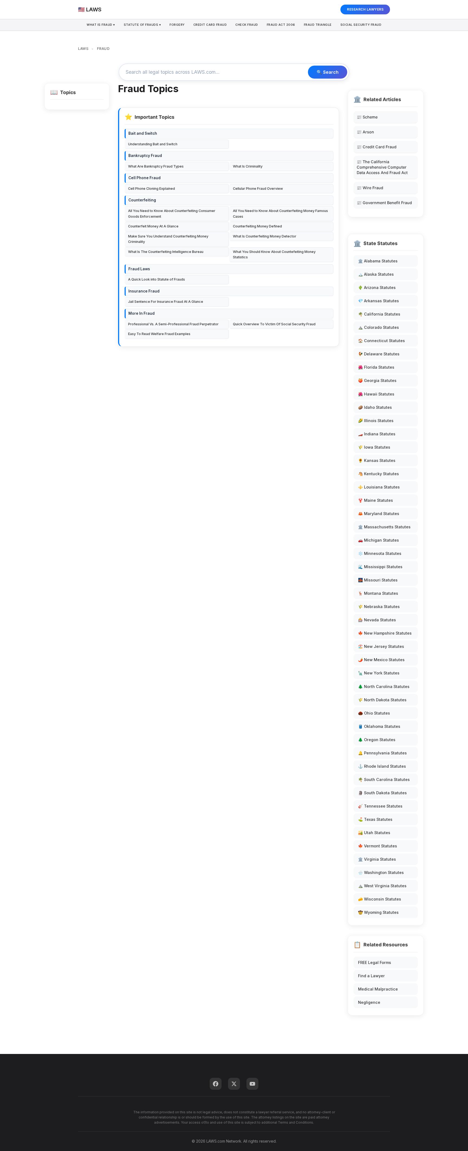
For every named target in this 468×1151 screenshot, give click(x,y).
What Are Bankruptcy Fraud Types (156, 166)
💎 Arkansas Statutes (378, 300)
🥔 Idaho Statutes (375, 407)
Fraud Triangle (318, 25)
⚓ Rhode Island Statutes (382, 766)
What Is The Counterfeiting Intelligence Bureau (165, 252)
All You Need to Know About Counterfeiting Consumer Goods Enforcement (171, 213)
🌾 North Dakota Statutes (382, 699)
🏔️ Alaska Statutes (376, 274)
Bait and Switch (142, 133)
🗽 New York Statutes (378, 673)
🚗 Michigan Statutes (378, 540)
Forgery (177, 25)
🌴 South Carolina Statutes (384, 779)
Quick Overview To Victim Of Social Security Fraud (274, 324)
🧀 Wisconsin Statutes (379, 899)
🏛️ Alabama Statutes (378, 261)
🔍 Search (328, 72)
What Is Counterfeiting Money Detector (264, 236)
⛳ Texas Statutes (375, 819)
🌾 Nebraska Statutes (379, 606)
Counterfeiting (142, 200)
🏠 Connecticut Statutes (381, 340)
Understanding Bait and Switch (152, 144)
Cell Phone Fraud (144, 178)
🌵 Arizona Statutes (377, 287)
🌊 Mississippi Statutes (380, 566)
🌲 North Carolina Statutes (384, 686)
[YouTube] (252, 1084)
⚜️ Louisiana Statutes (379, 487)
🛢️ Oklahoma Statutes (379, 726)
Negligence (369, 1002)
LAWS (83, 48)
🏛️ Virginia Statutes (377, 859)
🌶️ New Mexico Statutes (381, 659)
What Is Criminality (247, 166)
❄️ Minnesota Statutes (379, 553)
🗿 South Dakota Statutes (382, 792)
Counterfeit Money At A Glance (153, 226)
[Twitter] (234, 1084)
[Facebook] (216, 1084)
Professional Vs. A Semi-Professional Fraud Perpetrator (173, 324)
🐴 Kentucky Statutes (378, 473)
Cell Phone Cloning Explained (151, 189)
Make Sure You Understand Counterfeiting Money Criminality (168, 239)
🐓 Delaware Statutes (378, 354)
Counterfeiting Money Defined (257, 226)
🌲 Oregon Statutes (376, 739)
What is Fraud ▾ (101, 25)
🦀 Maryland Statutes (378, 513)
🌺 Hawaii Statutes (376, 394)
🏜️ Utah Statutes (374, 832)
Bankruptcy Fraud (145, 155)
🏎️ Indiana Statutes (376, 434)
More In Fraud (141, 313)
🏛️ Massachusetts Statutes (384, 527)
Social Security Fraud (361, 25)
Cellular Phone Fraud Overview (258, 189)
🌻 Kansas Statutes (376, 460)
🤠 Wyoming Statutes (378, 912)
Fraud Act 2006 (281, 25)
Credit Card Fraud (210, 25)
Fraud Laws (139, 269)
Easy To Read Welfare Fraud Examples (159, 334)
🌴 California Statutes (379, 314)
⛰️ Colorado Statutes (378, 327)
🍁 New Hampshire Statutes (385, 633)
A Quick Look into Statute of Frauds (156, 279)
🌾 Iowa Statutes (374, 447)
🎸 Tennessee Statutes (380, 806)
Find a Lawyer (371, 975)
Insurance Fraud (144, 291)
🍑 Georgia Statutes (377, 380)
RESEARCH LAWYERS (365, 9)
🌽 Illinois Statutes (376, 420)
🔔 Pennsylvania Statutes (382, 753)
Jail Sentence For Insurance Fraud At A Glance (165, 302)
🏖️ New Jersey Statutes (381, 646)
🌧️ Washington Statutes (381, 872)
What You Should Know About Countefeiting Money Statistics (274, 254)
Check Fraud (246, 25)
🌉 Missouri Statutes (378, 580)
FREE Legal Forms (374, 962)
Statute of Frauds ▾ (142, 25)
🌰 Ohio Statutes (374, 713)
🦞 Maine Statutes (375, 500)
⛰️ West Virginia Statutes (382, 885)
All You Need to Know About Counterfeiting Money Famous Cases (280, 213)
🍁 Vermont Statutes (377, 846)
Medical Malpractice (378, 989)
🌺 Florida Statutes (376, 367)
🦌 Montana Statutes (378, 593)
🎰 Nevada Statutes (377, 620)
